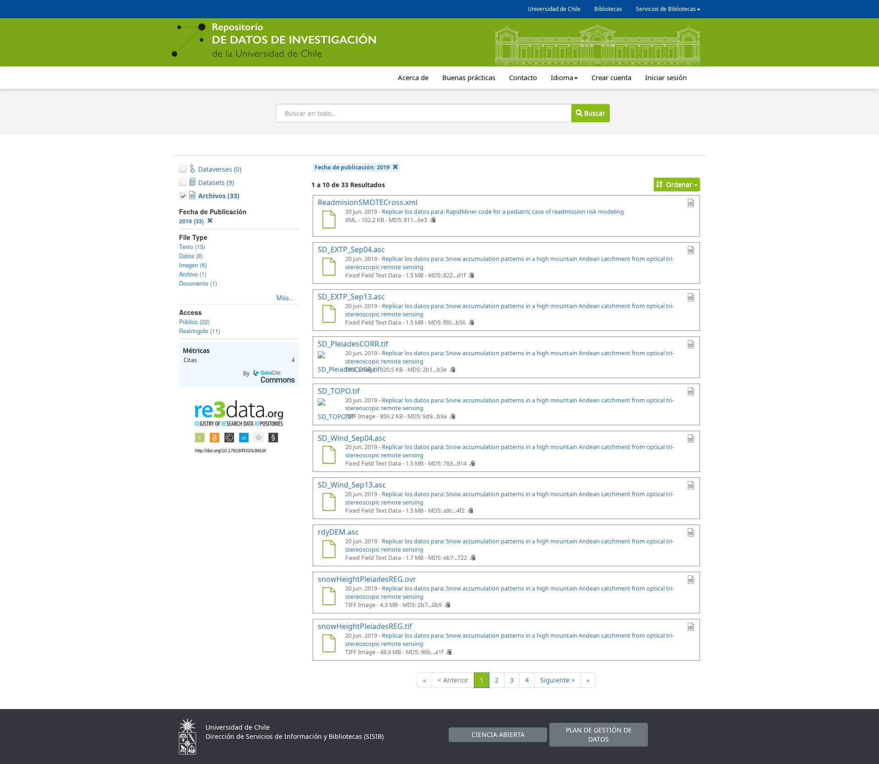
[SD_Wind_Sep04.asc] (329, 456)
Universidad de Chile (554, 9)
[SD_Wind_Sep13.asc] (329, 503)
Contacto (523, 77)
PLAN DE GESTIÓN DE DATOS (599, 734)
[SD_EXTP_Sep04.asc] (329, 268)
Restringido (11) (199, 331)
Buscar (593, 112)
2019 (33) (192, 221)
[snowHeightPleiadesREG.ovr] (329, 597)
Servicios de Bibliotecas (666, 9)
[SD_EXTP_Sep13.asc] (329, 315)
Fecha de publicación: (352, 167)
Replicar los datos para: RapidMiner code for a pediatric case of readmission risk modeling (503, 212)
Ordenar (679, 184)
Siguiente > (557, 680)
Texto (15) (192, 247)
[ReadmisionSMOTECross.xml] (329, 221)
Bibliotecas (608, 9)
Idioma (562, 77)
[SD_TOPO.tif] (329, 409)
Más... (285, 297)
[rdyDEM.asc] (329, 550)
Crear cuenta (611, 77)
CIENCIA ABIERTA (498, 734)
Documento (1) (198, 283)
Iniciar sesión (666, 77)
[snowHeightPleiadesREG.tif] (329, 645)
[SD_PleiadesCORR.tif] (329, 362)
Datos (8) (191, 256)
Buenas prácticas (468, 77)
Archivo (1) (192, 274)
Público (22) (194, 322)
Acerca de (413, 77)
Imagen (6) (193, 265)
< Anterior (453, 680)
